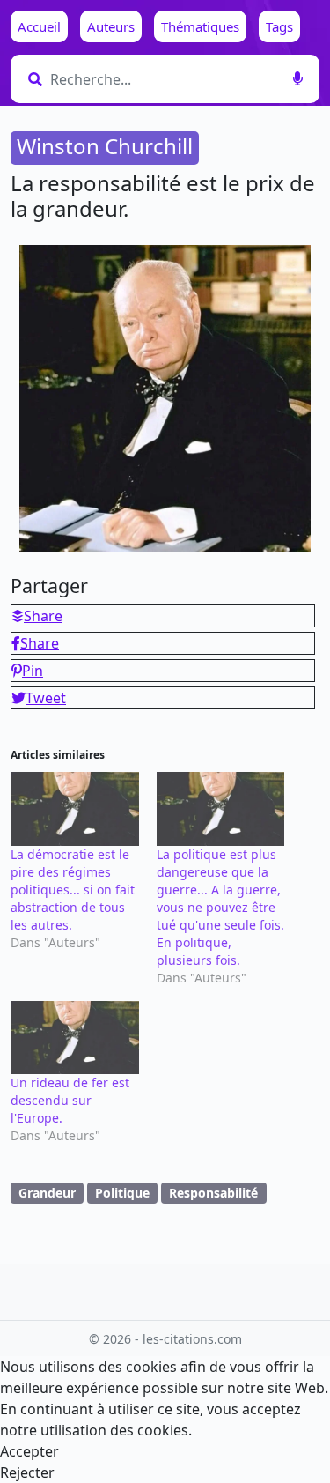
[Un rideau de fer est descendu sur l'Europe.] (75, 1037)
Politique (122, 1192)
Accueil (39, 26)
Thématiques (200, 26)
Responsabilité (213, 1192)
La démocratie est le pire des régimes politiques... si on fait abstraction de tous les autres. (73, 889)
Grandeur (47, 1192)
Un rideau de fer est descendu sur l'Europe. (70, 1100)
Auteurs (111, 26)
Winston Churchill (105, 145)
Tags (279, 26)
